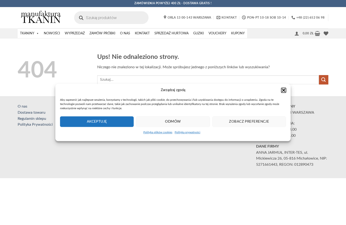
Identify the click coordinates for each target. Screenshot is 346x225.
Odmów (173, 121)
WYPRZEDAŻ (75, 33)
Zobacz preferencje (249, 121)
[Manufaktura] (41, 17)
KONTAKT (142, 33)
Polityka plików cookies (157, 132)
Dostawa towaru (31, 112)
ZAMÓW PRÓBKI (102, 33)
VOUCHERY (217, 33)
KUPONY (238, 33)
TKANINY (27, 33)
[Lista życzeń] (326, 33)
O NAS (125, 33)
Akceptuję (97, 121)
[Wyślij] (323, 79)
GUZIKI (198, 33)
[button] (283, 90)
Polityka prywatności (187, 132)
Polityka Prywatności (35, 124)
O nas (22, 106)
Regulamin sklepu (32, 119)
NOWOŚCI (52, 33)
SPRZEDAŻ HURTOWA (171, 33)
